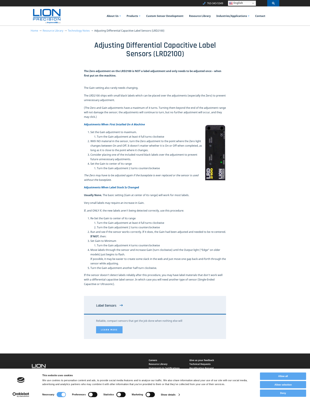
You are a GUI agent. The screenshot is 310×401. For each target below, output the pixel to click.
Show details (168, 394)
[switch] (92, 394)
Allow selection (283, 384)
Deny (283, 393)
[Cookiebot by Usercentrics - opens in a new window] (21, 394)
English (238, 3)
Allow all (283, 376)
